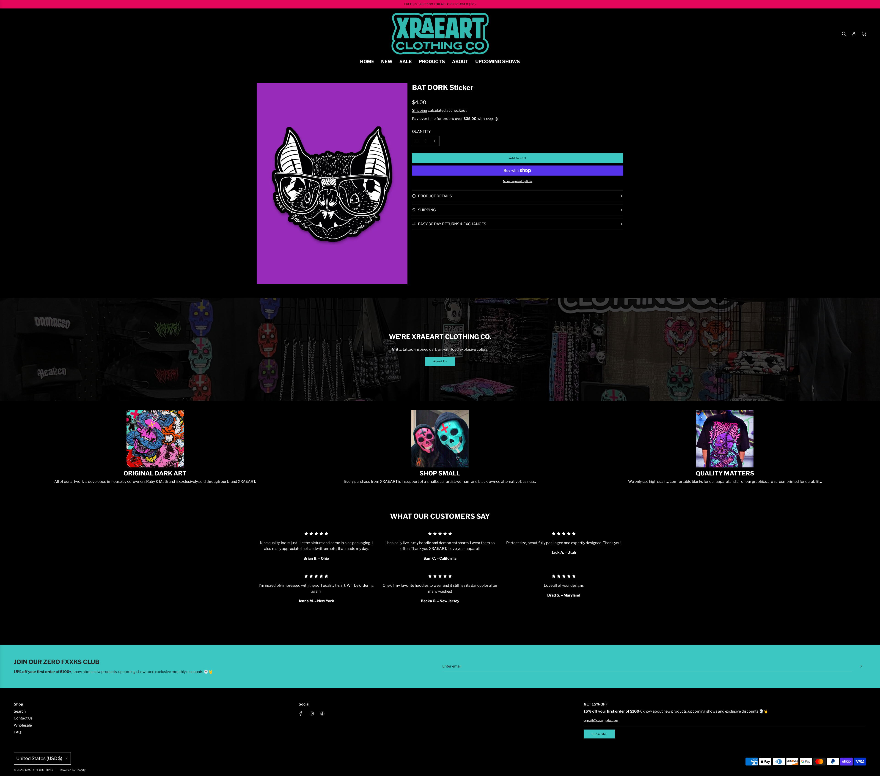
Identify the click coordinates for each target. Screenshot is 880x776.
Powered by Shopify (72, 770)
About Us (440, 361)
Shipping (419, 110)
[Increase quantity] (434, 141)
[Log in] (854, 34)
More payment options (517, 181)
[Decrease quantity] (417, 141)
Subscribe (599, 734)
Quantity (421, 131)
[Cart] (864, 34)
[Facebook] (301, 713)
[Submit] (861, 666)
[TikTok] (322, 713)
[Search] (844, 34)
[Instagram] (312, 713)
